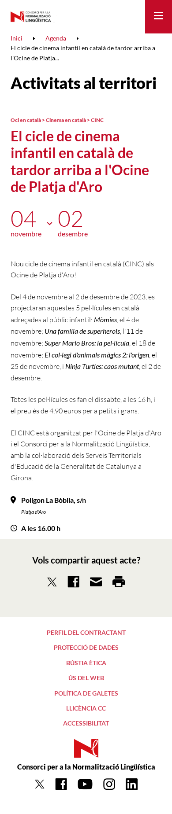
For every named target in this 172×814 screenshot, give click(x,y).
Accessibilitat (86, 723)
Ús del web (86, 677)
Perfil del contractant (86, 632)
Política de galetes (86, 693)
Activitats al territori (83, 82)
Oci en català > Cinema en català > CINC (57, 120)
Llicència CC (86, 708)
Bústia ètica (86, 663)
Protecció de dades (86, 647)
